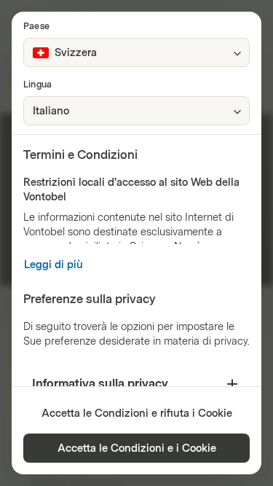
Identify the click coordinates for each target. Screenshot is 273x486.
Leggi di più (53, 265)
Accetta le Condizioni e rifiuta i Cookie (136, 413)
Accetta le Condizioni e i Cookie (137, 448)
